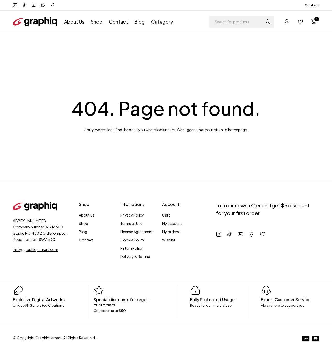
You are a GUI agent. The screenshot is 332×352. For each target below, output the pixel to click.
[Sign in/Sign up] (287, 22)
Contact (312, 5)
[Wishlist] (300, 22)
